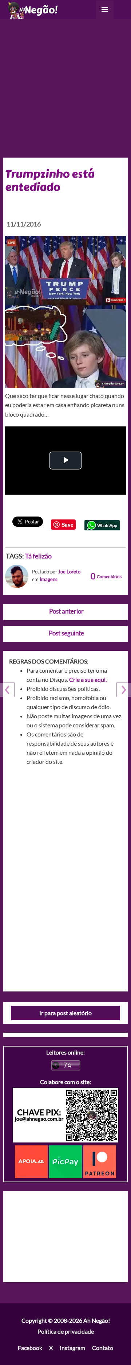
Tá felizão (38, 556)
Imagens (48, 579)
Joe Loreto (69, 572)
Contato (102, 1347)
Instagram (72, 1347)
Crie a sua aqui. (88, 679)
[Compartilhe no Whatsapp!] (102, 524)
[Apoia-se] (32, 1160)
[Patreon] (99, 1160)
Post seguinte (66, 633)
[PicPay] (66, 1160)
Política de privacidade (65, 1331)
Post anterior (66, 611)
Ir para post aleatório (65, 1012)
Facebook (30, 1347)
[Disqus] (65, 876)
